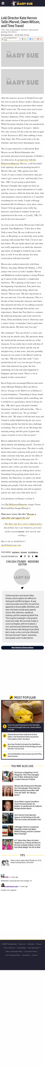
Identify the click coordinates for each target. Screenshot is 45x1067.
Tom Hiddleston (33, 552)
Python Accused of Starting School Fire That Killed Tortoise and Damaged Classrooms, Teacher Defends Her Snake (24, 727)
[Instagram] (28, 557)
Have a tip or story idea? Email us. (24, 860)
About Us (22, 944)
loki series (24, 552)
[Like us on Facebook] (24, 557)
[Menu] (3, 3)
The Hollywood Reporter (16, 504)
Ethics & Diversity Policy (14, 951)
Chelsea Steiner (8, 35)
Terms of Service (9, 948)
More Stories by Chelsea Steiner (22, 648)
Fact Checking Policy (12, 955)
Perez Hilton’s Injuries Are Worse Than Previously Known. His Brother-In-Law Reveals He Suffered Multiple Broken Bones (28, 805)
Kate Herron (16, 552)
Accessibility (21, 948)
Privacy (38, 944)
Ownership (26, 955)
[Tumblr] (32, 557)
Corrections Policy (30, 951)
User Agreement (33, 948)
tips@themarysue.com (11, 545)
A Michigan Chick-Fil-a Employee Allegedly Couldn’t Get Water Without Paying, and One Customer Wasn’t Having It (27, 830)
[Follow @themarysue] (21, 557)
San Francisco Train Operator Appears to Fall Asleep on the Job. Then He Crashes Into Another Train (27, 817)
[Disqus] (22, 900)
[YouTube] (36, 557)
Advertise (31, 944)
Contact (34, 955)
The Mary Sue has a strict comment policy (23, 523)
